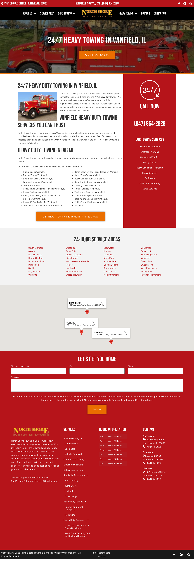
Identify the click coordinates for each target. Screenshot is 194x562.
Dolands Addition (36, 261)
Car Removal (71, 443)
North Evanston (35, 254)
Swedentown (147, 264)
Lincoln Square (110, 264)
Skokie (31, 268)
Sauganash (108, 254)
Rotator (145, 13)
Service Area (47, 13)
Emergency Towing (150, 151)
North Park (108, 258)
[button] (81, 332)
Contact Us (160, 13)
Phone (131, 366)
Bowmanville (109, 268)
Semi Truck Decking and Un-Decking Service (77, 534)
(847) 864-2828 (110, 3)
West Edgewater (74, 274)
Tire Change (71, 496)
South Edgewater (149, 254)
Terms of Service (44, 480)
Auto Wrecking (71, 438)
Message (15, 377)
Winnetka (145, 258)
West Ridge (71, 247)
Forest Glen (146, 261)
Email (72, 366)
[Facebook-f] (179, 3)
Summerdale (109, 261)
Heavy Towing (126, 13)
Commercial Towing (149, 157)
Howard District (35, 258)
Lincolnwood (72, 258)
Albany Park (146, 271)
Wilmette (32, 274)
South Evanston (35, 247)
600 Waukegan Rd (154, 439)
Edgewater (108, 247)
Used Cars (70, 448)
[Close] (93, 322)
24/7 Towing (65, 13)
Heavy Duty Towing (73, 501)
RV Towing (150, 178)
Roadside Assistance (150, 146)
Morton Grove (109, 271)
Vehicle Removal (73, 454)
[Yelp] (190, 3)
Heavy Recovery (149, 173)
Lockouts (69, 491)
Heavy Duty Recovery (74, 520)
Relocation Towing (73, 469)
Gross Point (71, 251)
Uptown (107, 251)
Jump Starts (71, 485)
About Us (27, 13)
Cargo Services (150, 188)
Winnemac (146, 247)
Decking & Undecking (149, 183)
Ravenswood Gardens (151, 274)
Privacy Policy (22, 480)
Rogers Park (34, 271)
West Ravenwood (149, 268)
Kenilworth (71, 268)
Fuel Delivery (71, 480)
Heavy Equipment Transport (149, 167)
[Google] (185, 3)
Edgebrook (146, 251)
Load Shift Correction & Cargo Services (77, 526)
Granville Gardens (74, 254)
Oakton (31, 251)
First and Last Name (20, 366)
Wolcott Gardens (111, 274)
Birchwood (33, 264)
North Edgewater (74, 271)
